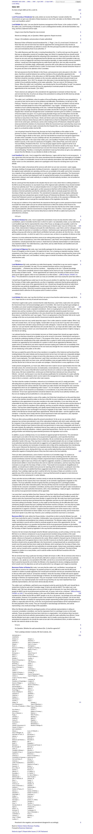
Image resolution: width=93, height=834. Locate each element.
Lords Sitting (15, 3)
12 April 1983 (49, 1)
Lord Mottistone (17, 264)
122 (80, 10)
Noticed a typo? (17, 831)
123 (80, 72)
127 (80, 381)
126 (80, 307)
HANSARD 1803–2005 (18, 1)
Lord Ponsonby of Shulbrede (22, 17)
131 (80, 635)
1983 (34, 1)
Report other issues (29, 831)
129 (80, 522)
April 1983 (40, 1)
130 (80, 593)
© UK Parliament (42, 831)
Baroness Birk (17, 516)
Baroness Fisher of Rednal (21, 567)
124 (80, 148)
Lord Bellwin (16, 24)
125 (80, 226)
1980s (29, 1)
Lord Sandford (17, 155)
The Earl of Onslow (18, 220)
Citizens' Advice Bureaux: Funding (28, 826)
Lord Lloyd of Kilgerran (20, 249)
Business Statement (25, 828)
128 (80, 451)
